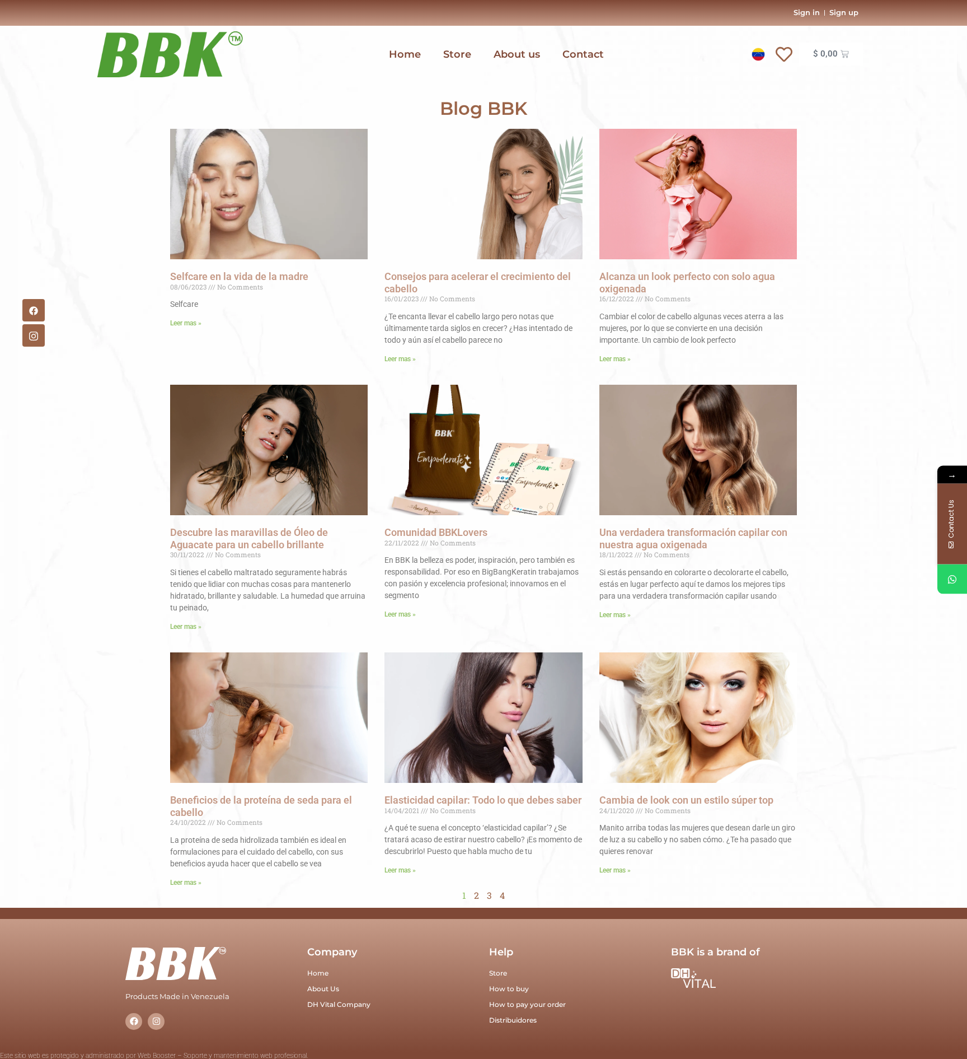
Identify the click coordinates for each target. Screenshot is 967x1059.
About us (517, 54)
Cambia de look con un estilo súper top (686, 800)
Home (405, 54)
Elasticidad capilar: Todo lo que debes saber (482, 800)
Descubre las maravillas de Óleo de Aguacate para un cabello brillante (249, 538)
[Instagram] (156, 1021)
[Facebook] (33, 310)
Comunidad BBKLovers (435, 532)
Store (457, 54)
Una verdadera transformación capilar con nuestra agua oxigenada (693, 538)
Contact (583, 54)
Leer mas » (185, 323)
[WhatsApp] (952, 579)
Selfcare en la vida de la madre (239, 276)
